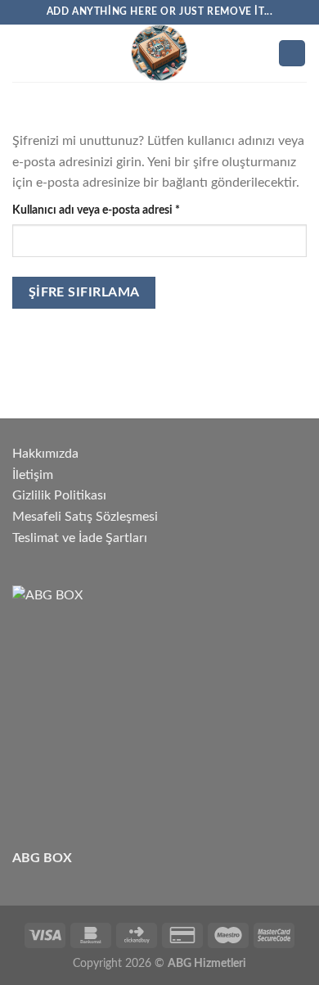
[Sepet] (292, 53)
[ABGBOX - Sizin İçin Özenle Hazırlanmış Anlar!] (159, 53)
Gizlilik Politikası (59, 495)
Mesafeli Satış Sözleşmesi (85, 516)
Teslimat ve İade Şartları (79, 537)
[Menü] (22, 53)
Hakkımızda (45, 453)
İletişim (32, 474)
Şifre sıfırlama (84, 293)
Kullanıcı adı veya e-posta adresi (113, 209)
